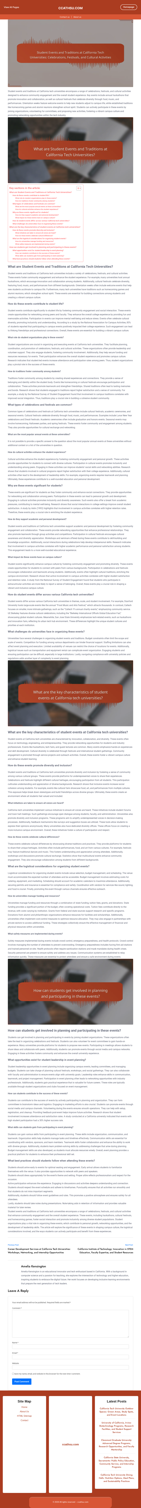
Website (15, 1363)
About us (77, 17)
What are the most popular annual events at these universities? (38, 207)
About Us (24, 1411)
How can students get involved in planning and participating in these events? (42, 247)
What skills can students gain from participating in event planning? (39, 256)
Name (15, 1343)
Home (24, 1407)
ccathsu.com (70, 8)
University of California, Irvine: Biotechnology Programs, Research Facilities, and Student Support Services (116, 1427)
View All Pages (11, 7)
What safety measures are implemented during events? (35, 244)
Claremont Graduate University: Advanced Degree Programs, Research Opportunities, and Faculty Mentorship (116, 1444)
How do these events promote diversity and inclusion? (34, 230)
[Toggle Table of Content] (77, 188)
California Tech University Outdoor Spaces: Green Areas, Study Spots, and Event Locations (116, 1411)
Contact (24, 1420)
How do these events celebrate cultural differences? (34, 236)
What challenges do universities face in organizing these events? (38, 224)
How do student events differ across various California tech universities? (41, 221)
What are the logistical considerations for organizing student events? (39, 238)
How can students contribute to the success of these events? (37, 253)
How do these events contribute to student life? (31, 195)
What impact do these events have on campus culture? (35, 218)
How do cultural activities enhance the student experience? (36, 209)
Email (15, 1353)
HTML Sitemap (24, 1416)
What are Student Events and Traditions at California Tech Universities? (40, 192)
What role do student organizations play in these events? (36, 198)
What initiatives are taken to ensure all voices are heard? (35, 233)
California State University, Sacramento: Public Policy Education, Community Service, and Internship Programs (117, 1462)
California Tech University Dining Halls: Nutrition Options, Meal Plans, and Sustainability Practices (116, 1478)
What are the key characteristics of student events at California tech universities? (44, 227)
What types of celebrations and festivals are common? (34, 204)
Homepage (128, 7)
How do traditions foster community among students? (35, 201)
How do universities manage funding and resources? (34, 241)
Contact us (65, 17)
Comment (17, 1308)
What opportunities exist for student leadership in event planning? (38, 250)
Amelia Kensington (33, 1266)
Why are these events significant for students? (31, 212)
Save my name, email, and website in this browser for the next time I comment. (47, 1374)
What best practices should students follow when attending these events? (41, 259)
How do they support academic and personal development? (37, 215)
